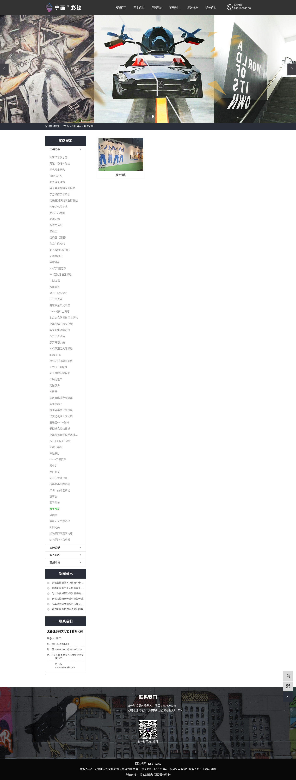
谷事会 (53, 496)
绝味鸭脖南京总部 (60, 539)
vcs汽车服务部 (58, 268)
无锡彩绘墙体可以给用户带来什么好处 (67, 582)
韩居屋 (53, 391)
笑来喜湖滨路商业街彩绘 (64, 200)
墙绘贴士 (174, 7)
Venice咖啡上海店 (60, 311)
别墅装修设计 (162, 774)
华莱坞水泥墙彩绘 (60, 330)
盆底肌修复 (147, 774)
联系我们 (210, 7)
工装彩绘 (55, 149)
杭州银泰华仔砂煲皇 (61, 410)
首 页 (66, 126)
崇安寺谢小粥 (57, 342)
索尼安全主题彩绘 (60, 521)
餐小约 (53, 465)
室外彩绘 (55, 555)
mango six (55, 354)
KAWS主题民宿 (58, 367)
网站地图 (141, 763)
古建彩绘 (55, 562)
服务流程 (192, 7)
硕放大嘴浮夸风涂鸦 (61, 398)
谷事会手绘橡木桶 (60, 484)
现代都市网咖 (57, 169)
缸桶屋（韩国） (58, 237)
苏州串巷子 (56, 404)
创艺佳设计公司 (58, 478)
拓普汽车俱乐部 (58, 157)
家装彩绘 (55, 547)
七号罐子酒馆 (57, 182)
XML (158, 763)
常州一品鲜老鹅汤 (60, 490)
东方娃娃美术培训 (60, 194)
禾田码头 (55, 527)
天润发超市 (56, 256)
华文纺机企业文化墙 (61, 416)
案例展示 (156, 7)
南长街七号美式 (58, 206)
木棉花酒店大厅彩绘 (61, 348)
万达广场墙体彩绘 (60, 163)
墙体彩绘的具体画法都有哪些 (67, 609)
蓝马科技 (55, 502)
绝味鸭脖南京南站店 (61, 533)
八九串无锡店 (57, 336)
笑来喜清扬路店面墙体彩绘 (64, 188)
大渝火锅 (55, 219)
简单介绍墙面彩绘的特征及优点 (67, 604)
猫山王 (53, 231)
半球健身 (55, 262)
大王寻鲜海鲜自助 (60, 373)
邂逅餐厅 (55, 453)
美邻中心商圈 (57, 213)
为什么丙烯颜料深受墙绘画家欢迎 (67, 593)
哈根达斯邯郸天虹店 (61, 361)
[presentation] (4, 69)
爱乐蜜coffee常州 (59, 422)
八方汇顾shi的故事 (60, 441)
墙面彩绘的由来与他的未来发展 (67, 588)
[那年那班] (120, 154)
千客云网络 (209, 769)
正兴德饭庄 (56, 379)
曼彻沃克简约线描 (60, 428)
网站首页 (120, 7)
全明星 (53, 515)
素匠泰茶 (55, 472)
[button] (143, 116)
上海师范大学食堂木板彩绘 (64, 435)
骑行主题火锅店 (58, 293)
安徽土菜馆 (56, 447)
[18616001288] (288, 676)
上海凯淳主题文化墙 (61, 324)
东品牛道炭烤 (57, 243)
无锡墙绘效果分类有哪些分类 (67, 598)
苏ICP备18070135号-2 (154, 769)
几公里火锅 (56, 299)
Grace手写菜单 (58, 459)
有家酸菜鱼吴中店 (60, 305)
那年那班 (89, 126)
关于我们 (138, 7)
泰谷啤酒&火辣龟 (60, 250)
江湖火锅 (55, 280)
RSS (150, 763)
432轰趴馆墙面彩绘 (61, 274)
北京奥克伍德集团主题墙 (64, 317)
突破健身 (55, 385)
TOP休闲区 (56, 176)
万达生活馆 (56, 225)
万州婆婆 (55, 287)
